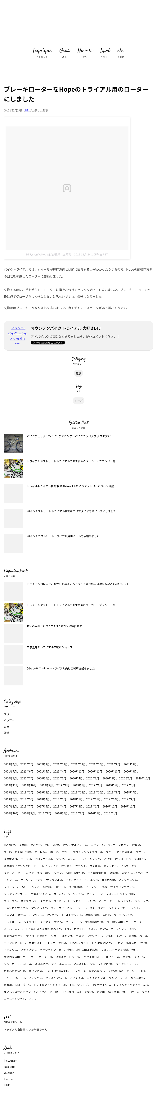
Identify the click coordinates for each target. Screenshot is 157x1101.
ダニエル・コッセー (52, 901)
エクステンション (14, 999)
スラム (71, 859)
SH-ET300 (138, 971)
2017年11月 (93, 799)
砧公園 (108, 859)
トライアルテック (89, 859)
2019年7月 (79, 785)
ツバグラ (35, 845)
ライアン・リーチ (126, 964)
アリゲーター (106, 901)
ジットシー (10, 887)
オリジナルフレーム (75, 845)
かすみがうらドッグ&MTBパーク (109, 971)
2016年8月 (44, 813)
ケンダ (103, 929)
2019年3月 (10, 792)
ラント (135, 908)
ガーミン (58, 894)
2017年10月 (111, 799)
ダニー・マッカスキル (119, 852)
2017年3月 (76, 806)
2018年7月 (130, 792)
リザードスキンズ (61, 936)
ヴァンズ (80, 866)
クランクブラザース (16, 894)
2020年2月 (109, 778)
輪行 (125, 992)
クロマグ (45, 922)
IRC (57, 992)
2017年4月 (59, 806)
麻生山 (121, 936)
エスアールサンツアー (89, 936)
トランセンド (75, 901)
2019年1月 (43, 792)
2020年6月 (43, 778)
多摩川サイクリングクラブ (118, 887)
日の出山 (59, 887)
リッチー (80, 908)
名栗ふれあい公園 (14, 971)
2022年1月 (43, 764)
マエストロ (80, 964)
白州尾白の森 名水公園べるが (43, 929)
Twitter (8, 1079)
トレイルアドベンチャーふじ (131, 985)
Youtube (9, 1073)
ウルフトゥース (118, 978)
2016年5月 (94, 813)
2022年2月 (26, 764)
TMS (67, 929)
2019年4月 (128, 785)
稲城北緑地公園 (94, 922)
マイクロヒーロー (14, 943)
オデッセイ (110, 866)
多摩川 (23, 845)
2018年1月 (76, 799)
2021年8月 (130, 764)
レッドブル (124, 901)
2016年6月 (77, 813)
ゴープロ (26, 859)
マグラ (140, 852)
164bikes (9, 845)
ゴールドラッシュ (71, 915)
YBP (132, 929)
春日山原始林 (85, 992)
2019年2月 (26, 792)
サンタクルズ (54, 880)
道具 (6, 726)
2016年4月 (110, 813)
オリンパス (35, 971)
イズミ (92, 929)
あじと (106, 915)
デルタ (91, 901)
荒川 (134, 950)
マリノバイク (39, 908)
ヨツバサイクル (100, 985)
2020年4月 (76, 778)
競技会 (136, 845)
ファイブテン (28, 950)
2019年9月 (46, 785)
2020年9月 (130, 771)
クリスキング (53, 978)
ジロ (93, 964)
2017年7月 (26, 806)
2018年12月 (60, 792)
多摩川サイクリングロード (20, 866)
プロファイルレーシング (49, 859)
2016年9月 (28, 813)
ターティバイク (123, 915)
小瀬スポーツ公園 (136, 943)
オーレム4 (40, 852)
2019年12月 (143, 778)
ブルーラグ (141, 901)
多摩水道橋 (10, 859)
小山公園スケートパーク (64, 957)
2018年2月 (59, 799)
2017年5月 (43, 806)
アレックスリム (128, 880)
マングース (10, 880)
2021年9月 (113, 764)
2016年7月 (61, 813)
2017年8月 (10, 806)
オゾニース (112, 957)
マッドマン (10, 901)
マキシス (37, 915)
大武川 (8, 985)
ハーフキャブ (119, 929)
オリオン (66, 866)
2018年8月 (113, 792)
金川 (70, 950)
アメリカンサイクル (16, 908)
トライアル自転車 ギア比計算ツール (25, 1029)
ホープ (79, 400)
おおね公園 (105, 964)
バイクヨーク (95, 894)
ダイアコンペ (97, 908)
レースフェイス (74, 978)
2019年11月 (11, 785)
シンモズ (82, 985)
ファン (119, 943)
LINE (7, 1085)
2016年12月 (110, 806)
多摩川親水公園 (74, 873)
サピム (58, 922)
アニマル (9, 915)
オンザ (126, 957)
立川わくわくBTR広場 (17, 852)
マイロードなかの (36, 936)
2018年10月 (96, 792)
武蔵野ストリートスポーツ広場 (47, 943)
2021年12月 (60, 764)
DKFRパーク (22, 985)
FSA (23, 887)
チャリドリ (10, 978)
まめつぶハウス (13, 936)
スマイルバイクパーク (134, 873)
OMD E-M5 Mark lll (57, 971)
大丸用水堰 (108, 880)
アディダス (10, 950)
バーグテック (75, 894)
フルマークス (128, 866)
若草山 (101, 992)
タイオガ (94, 866)
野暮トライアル (40, 894)
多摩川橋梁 (44, 873)
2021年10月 (96, 764)
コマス (27, 964)
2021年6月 (26, 771)
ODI (22, 978)
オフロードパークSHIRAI (130, 859)
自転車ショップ (79, 943)
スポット (9, 714)
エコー (65, 852)
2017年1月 (92, 806)
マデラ (39, 880)
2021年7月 (10, 771)
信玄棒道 (113, 992)
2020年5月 (59, 778)
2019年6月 (95, 785)
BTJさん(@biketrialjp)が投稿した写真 (48, 254)
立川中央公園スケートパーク (124, 922)
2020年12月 (77, 771)
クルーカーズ (12, 964)
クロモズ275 (52, 845)
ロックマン (97, 845)
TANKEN (68, 992)
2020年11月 (95, 771)
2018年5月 (26, 799)
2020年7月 (26, 778)
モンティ (34, 887)
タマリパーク (12, 873)
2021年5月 (43, 771)
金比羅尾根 (75, 887)
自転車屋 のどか (101, 943)
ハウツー (9, 720)
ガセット (79, 929)
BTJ (27, 110)
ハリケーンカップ (118, 845)
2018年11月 (78, 792)
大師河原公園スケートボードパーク (25, 957)
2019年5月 (112, 785)
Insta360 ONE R (92, 957)
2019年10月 (29, 785)
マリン (33, 999)
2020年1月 (125, 778)
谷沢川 (110, 936)
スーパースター (13, 929)
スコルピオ (41, 964)
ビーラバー (92, 887)
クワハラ (51, 915)
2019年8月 (62, 785)
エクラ (94, 880)
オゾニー (23, 915)
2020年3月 (92, 778)
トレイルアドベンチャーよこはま (54, 985)
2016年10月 (11, 813)
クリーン (139, 957)
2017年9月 (128, 799)
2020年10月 (113, 771)
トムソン (28, 873)
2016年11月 (128, 806)
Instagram (10, 1060)
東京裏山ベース (138, 936)
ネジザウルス (28, 901)
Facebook (10, 1067)
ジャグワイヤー (118, 908)
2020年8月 (10, 778)
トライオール (12, 922)
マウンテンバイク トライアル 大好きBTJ (78, 23)
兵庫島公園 (92, 915)
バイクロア (30, 922)
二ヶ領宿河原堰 (97, 873)
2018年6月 (10, 799)
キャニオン (137, 978)
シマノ (58, 873)
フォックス (35, 978)
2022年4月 (10, 764)
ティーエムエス (60, 964)
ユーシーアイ (73, 922)
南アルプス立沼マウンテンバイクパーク (28, 992)
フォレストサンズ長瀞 (114, 950)
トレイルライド (48, 866)
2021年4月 (59, 771)
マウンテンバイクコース (87, 852)
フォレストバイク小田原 (121, 894)
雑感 (78, 373)
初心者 (114, 873)
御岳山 (47, 887)
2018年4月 (43, 799)
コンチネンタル (96, 978)
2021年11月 (78, 764)
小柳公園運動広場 (87, 950)
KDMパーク (78, 971)
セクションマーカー (52, 950)
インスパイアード (76, 880)
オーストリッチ (140, 992)
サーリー (25, 880)
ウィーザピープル (61, 908)
